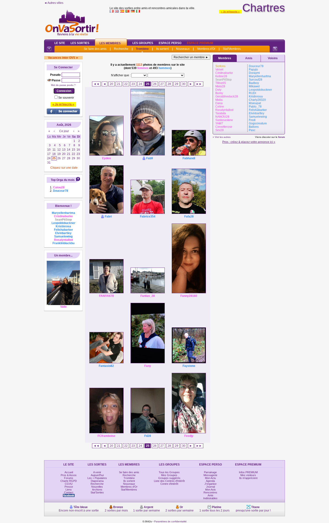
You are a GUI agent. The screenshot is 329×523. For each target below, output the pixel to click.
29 (176, 84)
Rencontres (210, 492)
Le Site (59, 43)
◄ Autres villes (53, 3)
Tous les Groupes (169, 472)
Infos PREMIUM (248, 472)
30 (183, 84)
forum (281, 137)
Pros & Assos (69, 475)
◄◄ (96, 84)
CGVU (68, 483)
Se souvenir (66, 97)
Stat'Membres (232, 49)
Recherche (121, 49)
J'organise (210, 483)
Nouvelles (97, 486)
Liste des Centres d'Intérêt (169, 480)
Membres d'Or (206, 49)
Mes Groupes (169, 475)
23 (133, 84)
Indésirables (210, 498)
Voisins (273, 58)
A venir (97, 472)
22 (126, 84)
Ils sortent (162, 49)
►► (199, 84)
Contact (68, 492)
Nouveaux (183, 49)
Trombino (142, 49)
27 (162, 84)
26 (155, 84)
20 (111, 84)
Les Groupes (142, 43)
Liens (69, 489)
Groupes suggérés (169, 478)
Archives (97, 489)
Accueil (69, 472)
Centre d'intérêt (169, 483)
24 (140, 84)
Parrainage (210, 472)
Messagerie (210, 475)
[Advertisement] (197, 25)
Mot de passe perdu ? (63, 85)
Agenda (210, 480)
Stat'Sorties (97, 492)
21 (118, 84)
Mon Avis (210, 489)
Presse (69, 486)
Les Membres (110, 43)
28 (169, 84)
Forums (68, 478)
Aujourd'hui (97, 475)
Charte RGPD (68, 480)
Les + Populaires (97, 478)
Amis (248, 58)
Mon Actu (210, 478)
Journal (210, 486)
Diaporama (97, 480)
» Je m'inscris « (230, 11)
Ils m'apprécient (248, 478)
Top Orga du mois (63, 180)
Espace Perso (170, 43)
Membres (224, 58)
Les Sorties (80, 43)
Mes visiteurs (248, 475)
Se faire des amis (95, 49)
